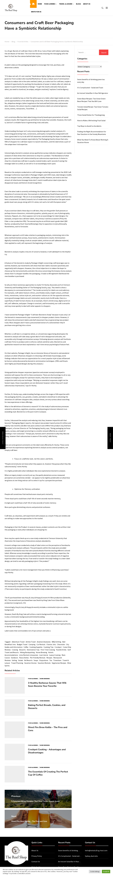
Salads (20, 660)
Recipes (49, 658)
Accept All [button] (106, 871)
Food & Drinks (49, 4)
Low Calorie (43, 655)
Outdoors (14, 658)
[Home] (33, 4)
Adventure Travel (18, 642)
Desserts (22, 650)
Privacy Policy (36, 856)
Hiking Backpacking (27, 652)
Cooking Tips (49, 647)
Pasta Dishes (24, 658)
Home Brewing (41, 652)
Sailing (14, 660)
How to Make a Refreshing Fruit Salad (91, 120)
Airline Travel (31, 642)
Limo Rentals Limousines (28, 655)
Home (40, 4)
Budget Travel (22, 644)
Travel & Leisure (65, 4)
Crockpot (58, 647)
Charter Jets (51, 644)
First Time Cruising (48, 650)
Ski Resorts (28, 660)
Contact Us (35, 861)
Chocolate (61, 644)
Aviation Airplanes (44, 642)
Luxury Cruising (55, 655)
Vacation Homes (30, 663)
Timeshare (57, 660)
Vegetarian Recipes (59, 663)
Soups (36, 660)
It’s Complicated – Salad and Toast (90, 87)
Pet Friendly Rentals (37, 658)
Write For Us (36, 12)
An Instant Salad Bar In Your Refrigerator (92, 93)
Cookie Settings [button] (94, 871)
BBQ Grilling (56, 642)
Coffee (26, 647)
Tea (50, 660)
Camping (32, 644)
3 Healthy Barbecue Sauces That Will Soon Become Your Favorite (47, 684)
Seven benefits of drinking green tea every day (68, 850)
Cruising (15, 650)
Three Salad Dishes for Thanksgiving (91, 115)
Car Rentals (41, 644)
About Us (86, 4)
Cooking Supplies (35, 647)
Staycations (43, 660)
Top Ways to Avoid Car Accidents (89, 126)
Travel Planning (17, 663)
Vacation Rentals (44, 663)
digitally (8, 240)
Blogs (78, 4)
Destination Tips (33, 650)
